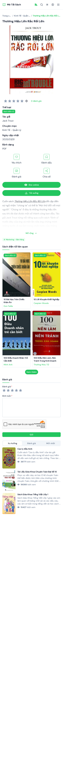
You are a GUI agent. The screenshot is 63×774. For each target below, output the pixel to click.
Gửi (31, 434)
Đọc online (34, 185)
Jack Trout (7, 120)
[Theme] (47, 4)
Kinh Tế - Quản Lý (11, 130)
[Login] (52, 4)
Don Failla (8, 306)
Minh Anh (8, 364)
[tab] (12, 443)
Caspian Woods (41, 303)
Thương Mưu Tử (41, 364)
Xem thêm (32, 372)
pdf (4, 148)
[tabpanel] (31, 480)
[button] (36, 4)
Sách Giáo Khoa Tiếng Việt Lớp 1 (32, 494)
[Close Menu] (58, 4)
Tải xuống (33, 193)
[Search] (41, 4)
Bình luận (6, 396)
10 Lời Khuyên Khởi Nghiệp (46, 299)
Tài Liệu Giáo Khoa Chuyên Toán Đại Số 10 (37, 471)
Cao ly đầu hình (24, 449)
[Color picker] (36, 4)
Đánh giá (6, 386)
